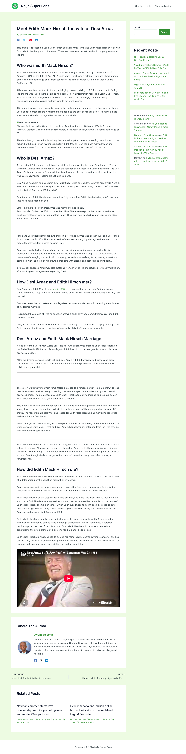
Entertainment (94, 719)
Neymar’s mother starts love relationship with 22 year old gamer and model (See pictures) (39, 710)
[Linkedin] (36, 39)
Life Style (39, 719)
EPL (149, 6)
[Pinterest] (30, 39)
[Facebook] (18, 39)
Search (137, 27)
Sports (138, 6)
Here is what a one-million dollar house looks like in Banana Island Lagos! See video (91, 710)
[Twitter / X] (41, 660)
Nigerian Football (164, 6)
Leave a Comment (25, 719)
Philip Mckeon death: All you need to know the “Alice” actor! (151, 138)
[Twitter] (24, 39)
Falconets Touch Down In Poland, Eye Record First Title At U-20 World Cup (151, 96)
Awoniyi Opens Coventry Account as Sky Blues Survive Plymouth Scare (151, 76)
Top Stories (56, 719)
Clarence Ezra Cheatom (146, 135)
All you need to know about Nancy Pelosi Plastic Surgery (151, 127)
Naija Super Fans (35, 6)
